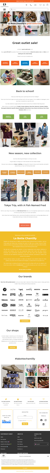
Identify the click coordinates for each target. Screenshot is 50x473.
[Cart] (47, 4)
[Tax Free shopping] (6, 399)
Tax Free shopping (5, 401)
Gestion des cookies (20, 471)
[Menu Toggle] (4, 9)
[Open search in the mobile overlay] (29, 9)
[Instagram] (45, 420)
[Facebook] (41, 420)
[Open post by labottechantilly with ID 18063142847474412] (43, 370)
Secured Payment (18, 401)
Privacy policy (29, 420)
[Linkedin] (43, 424)
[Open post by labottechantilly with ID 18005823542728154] (43, 382)
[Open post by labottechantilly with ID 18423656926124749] (31, 382)
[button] (48, 456)
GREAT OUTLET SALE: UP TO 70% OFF (25, 1)
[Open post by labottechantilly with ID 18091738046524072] (31, 370)
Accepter (25, 468)
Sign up (25, 423)
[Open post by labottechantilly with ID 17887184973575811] (13, 376)
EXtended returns (43, 401)
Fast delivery (31, 401)
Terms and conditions (29, 471)
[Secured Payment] (18, 399)
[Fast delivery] (31, 399)
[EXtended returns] (43, 399)
